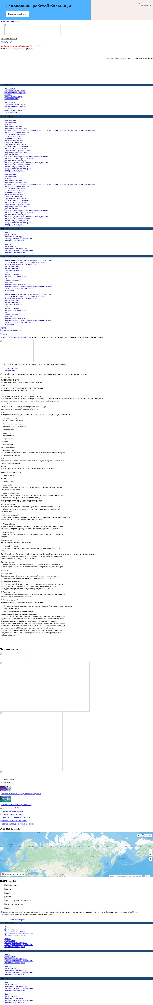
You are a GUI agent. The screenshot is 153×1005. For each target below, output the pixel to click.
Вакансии (8, 95)
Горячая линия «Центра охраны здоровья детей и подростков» (28, 260)
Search (2, 49)
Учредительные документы (14, 91)
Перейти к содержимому (9, 21)
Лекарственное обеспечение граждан (18, 169)
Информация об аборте (13, 126)
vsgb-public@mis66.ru (9, 39)
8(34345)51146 (6, 42)
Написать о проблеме (17, 14)
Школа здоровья (10, 122)
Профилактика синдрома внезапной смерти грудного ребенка (28, 286)
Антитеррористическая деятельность (18, 239)
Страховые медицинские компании (18, 146)
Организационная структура (15, 93)
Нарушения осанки (11, 274)
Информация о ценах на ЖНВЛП (17, 152)
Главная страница (8, 337)
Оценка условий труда (13, 97)
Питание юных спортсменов (15, 276)
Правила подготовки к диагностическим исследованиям (26, 163)
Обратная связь (10, 120)
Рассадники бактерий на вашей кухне (18, 288)
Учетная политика (11, 99)
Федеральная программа (13, 142)
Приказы (7, 232)
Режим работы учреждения (14, 134)
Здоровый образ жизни (13, 270)
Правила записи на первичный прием (18, 159)
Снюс (6, 278)
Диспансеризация (11, 155)
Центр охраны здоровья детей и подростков (21, 264)
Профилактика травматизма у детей (18, 284)
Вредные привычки (12, 268)
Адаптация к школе (11, 266)
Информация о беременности (15, 128)
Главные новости (23, 337)
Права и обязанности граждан (15, 148)
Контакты (4, 334)
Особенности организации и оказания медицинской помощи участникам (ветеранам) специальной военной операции (49, 130)
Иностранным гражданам (14, 171)
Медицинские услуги (12, 138)
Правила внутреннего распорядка (17, 132)
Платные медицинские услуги (16, 167)
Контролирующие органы (14, 136)
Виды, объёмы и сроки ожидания (17, 150)
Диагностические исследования (16, 161)
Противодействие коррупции (15, 237)
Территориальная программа (15, 144)
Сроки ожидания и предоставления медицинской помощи (26, 157)
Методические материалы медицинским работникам (24, 262)
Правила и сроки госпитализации (17, 165)
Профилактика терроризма (14, 241)
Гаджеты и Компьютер (13, 280)
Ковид (6, 272)
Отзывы (7, 124)
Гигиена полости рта (12, 282)
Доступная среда (10, 234)
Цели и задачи (9, 89)
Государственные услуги (13, 140)
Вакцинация (9, 290)
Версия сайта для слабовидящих (16, 46)
